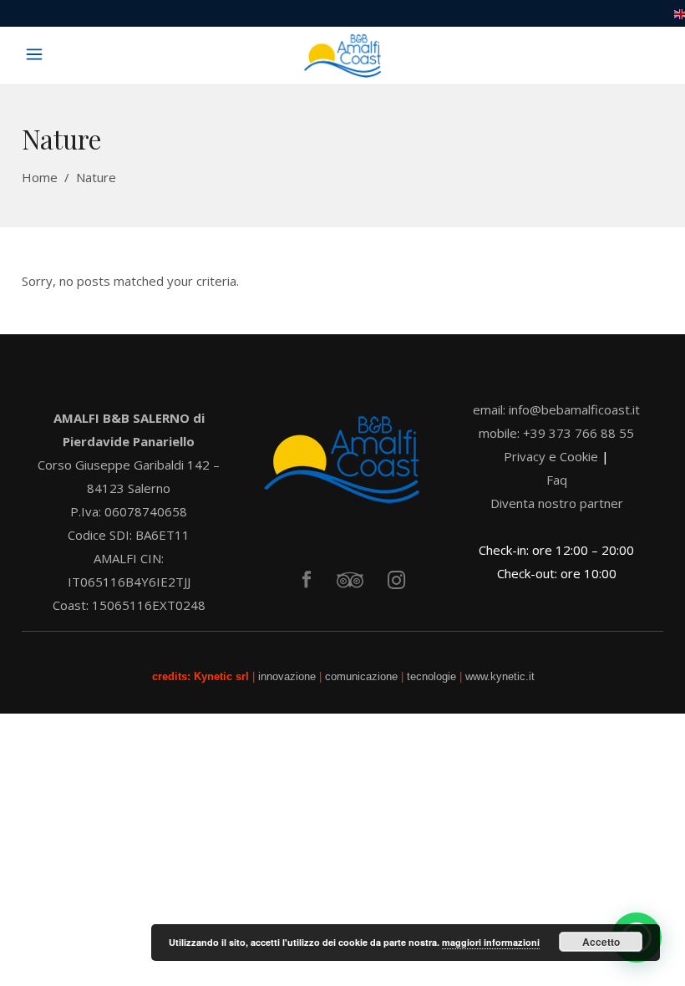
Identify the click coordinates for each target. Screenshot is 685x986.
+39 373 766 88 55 (578, 432)
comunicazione (363, 676)
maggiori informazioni (491, 942)
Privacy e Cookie (551, 456)
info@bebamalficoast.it (574, 409)
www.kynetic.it (500, 676)
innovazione (288, 676)
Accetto (601, 941)
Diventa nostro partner (556, 503)
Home (40, 177)
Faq (556, 479)
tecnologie (431, 676)
